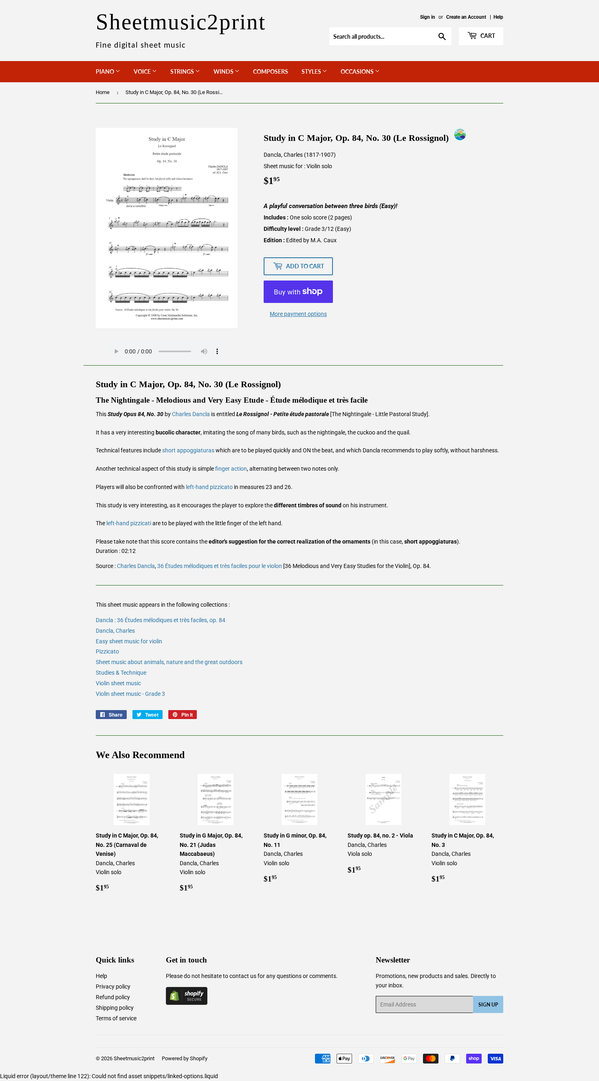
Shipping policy (115, 1007)
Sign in (427, 17)
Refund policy (113, 997)
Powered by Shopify (184, 1058)
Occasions (358, 71)
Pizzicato (107, 651)
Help (498, 17)
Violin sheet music (118, 683)
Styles (312, 71)
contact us (242, 976)
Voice (143, 71)
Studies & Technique (121, 672)
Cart (487, 35)
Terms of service (116, 1018)
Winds (224, 71)
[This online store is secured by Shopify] (186, 1003)
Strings (182, 71)
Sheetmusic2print (134, 1058)
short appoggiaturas (188, 450)
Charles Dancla (191, 414)
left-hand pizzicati (128, 523)
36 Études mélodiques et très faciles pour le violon (219, 566)
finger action (231, 468)
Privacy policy (113, 986)
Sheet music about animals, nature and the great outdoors (169, 662)
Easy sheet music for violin (129, 641)
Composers (270, 71)
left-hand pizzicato (209, 487)
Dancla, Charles (115, 630)
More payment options (298, 314)
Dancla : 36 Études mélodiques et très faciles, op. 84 (160, 620)
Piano (105, 71)
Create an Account (466, 17)
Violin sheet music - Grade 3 (130, 694)
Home (103, 92)
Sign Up (488, 1005)
